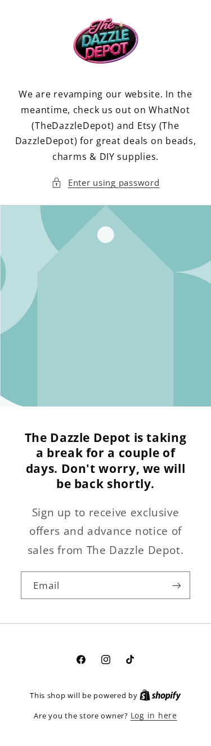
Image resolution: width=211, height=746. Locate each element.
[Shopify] (160, 695)
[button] (105, 183)
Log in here (154, 715)
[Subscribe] (177, 585)
